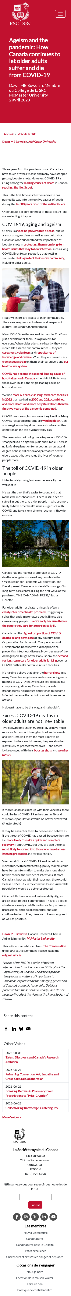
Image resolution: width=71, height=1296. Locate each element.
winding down (51, 420)
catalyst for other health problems (24, 612)
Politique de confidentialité (34, 1290)
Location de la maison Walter (34, 1278)
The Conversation (54, 946)
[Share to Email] (28, 1028)
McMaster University (42, 141)
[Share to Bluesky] (21, 1028)
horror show (52, 672)
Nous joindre (35, 1271)
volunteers (24, 352)
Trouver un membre (35, 1232)
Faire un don (35, 1284)
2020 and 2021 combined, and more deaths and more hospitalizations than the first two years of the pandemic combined (35, 403)
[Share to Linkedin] (14, 1028)
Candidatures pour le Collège (35, 1244)
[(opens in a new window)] (17, 1217)
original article (11, 955)
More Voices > (11, 1117)
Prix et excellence (34, 1250)
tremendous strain (14, 361)
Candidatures (35, 1238)
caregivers (9, 352)
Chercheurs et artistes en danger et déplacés (34, 1257)
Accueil (8, 134)
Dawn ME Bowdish (14, 141)
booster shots (43, 750)
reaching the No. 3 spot (17, 187)
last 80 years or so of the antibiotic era (40, 204)
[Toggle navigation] (60, 14)
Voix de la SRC (27, 134)
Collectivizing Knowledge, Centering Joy (31, 1108)
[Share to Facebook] (6, 1029)
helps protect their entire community (40, 258)
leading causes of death (39, 183)
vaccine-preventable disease (35, 230)
